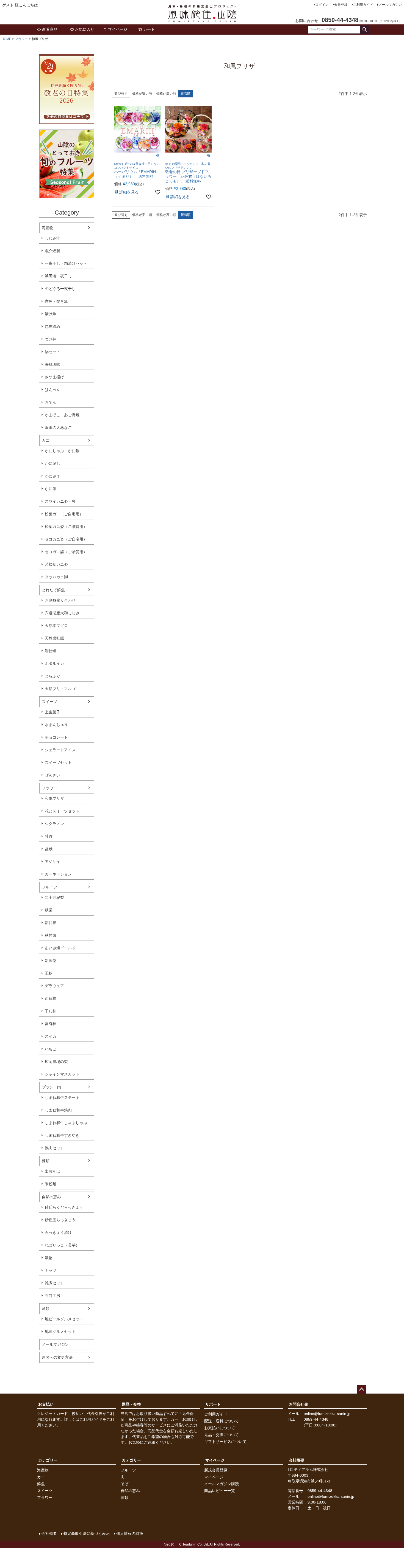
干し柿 (50, 1011)
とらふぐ (52, 676)
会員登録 (340, 5)
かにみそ (52, 476)
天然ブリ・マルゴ (60, 688)
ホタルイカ (54, 663)
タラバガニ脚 (56, 577)
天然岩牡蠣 (54, 638)
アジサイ (52, 861)
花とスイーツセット (62, 811)
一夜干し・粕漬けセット (66, 263)
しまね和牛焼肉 (58, 1110)
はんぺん (52, 389)
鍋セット (52, 352)
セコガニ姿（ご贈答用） (66, 552)
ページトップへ (361, 1389)
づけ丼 (50, 339)
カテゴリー (47, 1460)
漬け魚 (50, 314)
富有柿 (50, 1023)
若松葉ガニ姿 (56, 564)
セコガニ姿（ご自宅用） (66, 539)
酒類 (45, 1308)
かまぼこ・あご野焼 (62, 415)
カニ (45, 440)
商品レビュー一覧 (219, 1490)
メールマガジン (390, 5)
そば (124, 1484)
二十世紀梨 (54, 897)
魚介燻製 (52, 251)
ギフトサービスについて (225, 1441)
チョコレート (56, 737)
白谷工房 (52, 1295)
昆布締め (52, 326)
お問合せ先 (298, 1404)
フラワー (21, 39)
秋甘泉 (50, 935)
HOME (6, 39)
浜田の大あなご (58, 427)
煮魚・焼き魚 (56, 301)
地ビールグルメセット (64, 1319)
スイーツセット (58, 762)
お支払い (46, 1404)
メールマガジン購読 (221, 1484)
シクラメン (54, 823)
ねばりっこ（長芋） (62, 1245)
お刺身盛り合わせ (60, 600)
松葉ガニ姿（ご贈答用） (66, 526)
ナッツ (50, 1270)
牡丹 (48, 836)
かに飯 (50, 488)
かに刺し (52, 463)
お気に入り (84, 29)
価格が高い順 (166, 93)
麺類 (45, 1161)
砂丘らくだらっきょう (64, 1207)
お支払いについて (219, 1428)
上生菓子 (52, 712)
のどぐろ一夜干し (60, 288)
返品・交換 (131, 1404)
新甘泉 (50, 923)
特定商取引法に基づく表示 (86, 1533)
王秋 (48, 973)
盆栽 (48, 849)
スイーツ (49, 701)
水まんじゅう (56, 724)
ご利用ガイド (363, 5)
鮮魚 (41, 1484)
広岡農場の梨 (56, 1061)
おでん (50, 402)
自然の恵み (51, 1197)
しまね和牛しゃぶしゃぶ (66, 1123)
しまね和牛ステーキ (62, 1097)
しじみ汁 (52, 238)
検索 (364, 29)
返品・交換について (221, 1434)
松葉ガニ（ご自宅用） (64, 514)
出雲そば (52, 1171)
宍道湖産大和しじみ (62, 613)
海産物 (47, 228)
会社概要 (296, 1460)
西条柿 (50, 998)
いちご (50, 1049)
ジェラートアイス (60, 750)
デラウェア (54, 986)
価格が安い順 (142, 93)
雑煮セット (54, 1283)
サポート (213, 1404)
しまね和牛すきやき (62, 1135)
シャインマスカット (62, 1074)
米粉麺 (50, 1184)
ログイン (321, 5)
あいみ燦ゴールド (60, 948)
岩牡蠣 (50, 651)
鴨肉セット (54, 1148)
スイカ (50, 1036)
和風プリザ (54, 798)
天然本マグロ (56, 625)
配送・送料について (221, 1421)
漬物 (48, 1258)
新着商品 (49, 29)
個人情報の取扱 (129, 1533)
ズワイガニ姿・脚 (60, 501)
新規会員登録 (215, 1470)
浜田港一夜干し (58, 276)
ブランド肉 (51, 1087)
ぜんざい (52, 775)
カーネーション (58, 874)
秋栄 (48, 910)
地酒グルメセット (60, 1331)
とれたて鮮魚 (53, 590)
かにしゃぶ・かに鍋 (62, 451)
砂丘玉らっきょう (60, 1220)
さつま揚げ (54, 377)
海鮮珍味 (52, 364)
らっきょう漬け (58, 1232)
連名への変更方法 (57, 1357)
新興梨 (50, 960)
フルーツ (49, 887)
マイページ (117, 29)
